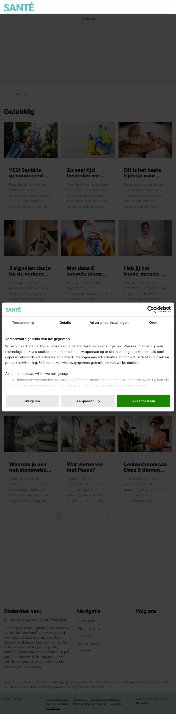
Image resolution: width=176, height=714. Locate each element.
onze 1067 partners (32, 346)
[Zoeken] (168, 7)
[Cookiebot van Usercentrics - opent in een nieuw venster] (151, 309)
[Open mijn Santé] (155, 7)
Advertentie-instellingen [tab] (109, 323)
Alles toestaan (143, 401)
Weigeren (32, 401)
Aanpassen (85, 401)
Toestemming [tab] (23, 323)
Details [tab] (65, 323)
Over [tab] (153, 323)
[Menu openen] (140, 7)
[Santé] (19, 7)
